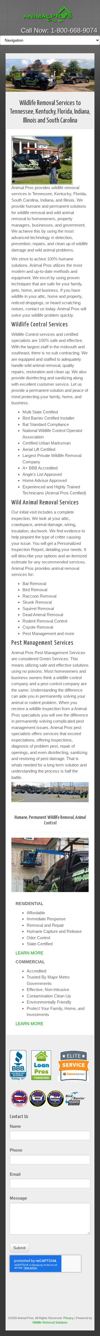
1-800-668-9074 (74, 30)
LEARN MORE (29, 953)
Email (15, 1174)
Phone (16, 1150)
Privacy (68, 1318)
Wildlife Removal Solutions (50, 1322)
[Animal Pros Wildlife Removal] (50, 14)
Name (15, 1126)
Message (18, 1198)
